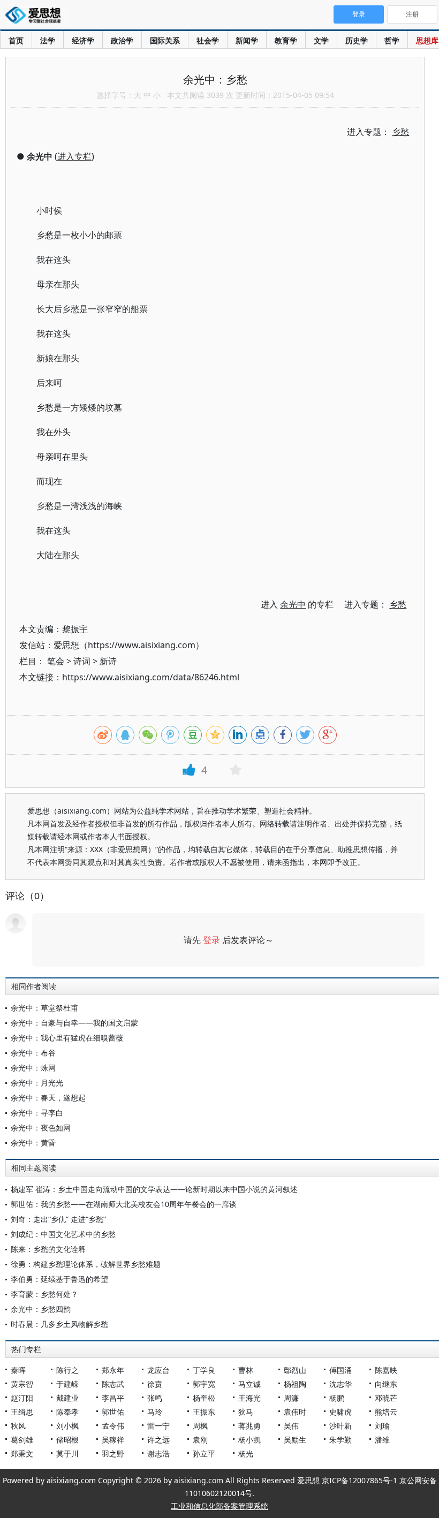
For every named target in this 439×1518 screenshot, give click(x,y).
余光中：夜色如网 (41, 1127)
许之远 (158, 1439)
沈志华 (340, 1384)
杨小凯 (249, 1439)
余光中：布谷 (33, 1053)
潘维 (382, 1439)
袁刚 (200, 1439)
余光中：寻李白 (37, 1112)
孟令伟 (113, 1426)
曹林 (245, 1370)
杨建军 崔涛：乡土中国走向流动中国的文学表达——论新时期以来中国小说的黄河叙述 (154, 1189)
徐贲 (154, 1384)
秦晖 (18, 1370)
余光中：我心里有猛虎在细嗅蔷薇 (67, 1038)
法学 (47, 40)
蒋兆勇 (249, 1426)
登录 (211, 940)
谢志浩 (158, 1453)
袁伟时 (295, 1412)
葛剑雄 (22, 1439)
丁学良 (204, 1370)
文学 (321, 40)
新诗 (108, 661)
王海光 (249, 1398)
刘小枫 (67, 1426)
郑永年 (113, 1370)
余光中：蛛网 (33, 1067)
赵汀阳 (22, 1398)
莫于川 (67, 1453)
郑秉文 (22, 1453)
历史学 (356, 40)
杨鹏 (336, 1398)
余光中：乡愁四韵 (41, 1309)
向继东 (386, 1384)
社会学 (207, 40)
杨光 (245, 1453)
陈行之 (67, 1370)
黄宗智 (22, 1384)
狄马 (245, 1412)
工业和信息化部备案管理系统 (219, 1506)
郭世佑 (113, 1412)
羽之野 (113, 1453)
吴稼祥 (113, 1439)
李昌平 (113, 1398)
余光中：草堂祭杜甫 (44, 1008)
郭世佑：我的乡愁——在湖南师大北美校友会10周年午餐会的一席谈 (124, 1204)
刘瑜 (382, 1426)
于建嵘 (67, 1384)
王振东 (204, 1412)
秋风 (18, 1426)
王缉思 (22, 1412)
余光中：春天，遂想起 (48, 1097)
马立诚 (249, 1384)
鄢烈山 (295, 1370)
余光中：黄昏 (33, 1142)
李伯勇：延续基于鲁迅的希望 (59, 1279)
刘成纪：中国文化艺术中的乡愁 (63, 1234)
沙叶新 (340, 1426)
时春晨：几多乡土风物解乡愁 (59, 1324)
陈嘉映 (386, 1370)
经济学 (83, 40)
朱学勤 (340, 1439)
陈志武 (113, 1384)
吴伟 (291, 1426)
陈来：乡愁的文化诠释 (48, 1249)
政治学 (122, 40)
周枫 (200, 1426)
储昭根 (67, 1439)
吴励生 (295, 1439)
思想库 (427, 40)
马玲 (154, 1412)
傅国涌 (340, 1370)
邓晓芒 (386, 1398)
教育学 (286, 40)
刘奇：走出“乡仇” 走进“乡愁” (58, 1219)
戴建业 (67, 1398)
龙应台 (158, 1370)
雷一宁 (158, 1426)
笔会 (55, 661)
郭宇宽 (204, 1384)
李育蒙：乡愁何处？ (44, 1294)
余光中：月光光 (37, 1082)
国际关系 (165, 40)
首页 (16, 40)
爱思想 (36, 16)
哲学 (391, 40)
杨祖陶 (295, 1384)
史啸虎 (340, 1412)
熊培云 (386, 1412)
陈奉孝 (67, 1412)
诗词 (81, 661)
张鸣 (154, 1398)
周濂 (291, 1398)
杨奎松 (204, 1398)
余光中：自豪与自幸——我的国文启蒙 (74, 1023)
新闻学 (247, 40)
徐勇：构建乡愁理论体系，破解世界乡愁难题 (86, 1264)
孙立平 (204, 1453)
